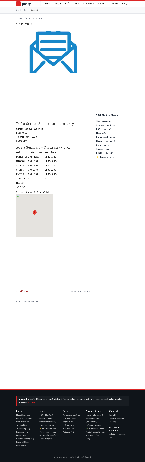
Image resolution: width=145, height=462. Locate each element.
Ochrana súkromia (116, 418)
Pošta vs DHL (68, 431)
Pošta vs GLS (68, 425)
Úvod (47, 3)
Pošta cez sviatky (104, 152)
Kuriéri (101, 3)
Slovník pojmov (103, 145)
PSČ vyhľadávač (103, 129)
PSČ (67, 3)
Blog (124, 3)
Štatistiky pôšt (45, 438)
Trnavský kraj (21, 425)
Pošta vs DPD (68, 421)
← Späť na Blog (23, 291)
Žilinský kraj (21, 435)
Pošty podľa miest (24, 418)
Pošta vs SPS (68, 428)
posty (26, 3)
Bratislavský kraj (23, 421)
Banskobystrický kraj (25, 438)
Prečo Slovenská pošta (95, 431)
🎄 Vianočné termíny (95, 428)
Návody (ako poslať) (105, 141)
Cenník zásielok (103, 121)
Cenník (76, 3)
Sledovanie (88, 3)
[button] (35, 213)
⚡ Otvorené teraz (105, 157)
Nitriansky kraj (22, 431)
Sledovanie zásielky (105, 125)
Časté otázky (102, 149)
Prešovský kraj (22, 442)
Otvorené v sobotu (47, 431)
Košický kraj (21, 445)
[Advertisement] (53, 97)
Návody (113, 3)
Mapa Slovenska (23, 415)
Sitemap (112, 421)
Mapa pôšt (101, 133)
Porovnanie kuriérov (105, 137)
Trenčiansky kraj (23, 428)
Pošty (56, 3)
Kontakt (112, 415)
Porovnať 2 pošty (46, 425)
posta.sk (31, 402)
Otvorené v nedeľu (47, 435)
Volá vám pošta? (93, 435)
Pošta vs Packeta (70, 418)
